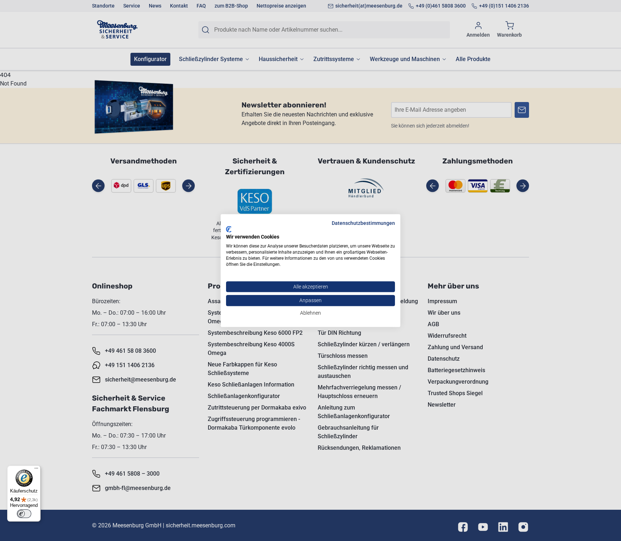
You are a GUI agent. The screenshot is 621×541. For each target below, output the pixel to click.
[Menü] (36, 470)
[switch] (24, 513)
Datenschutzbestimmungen (363, 223)
